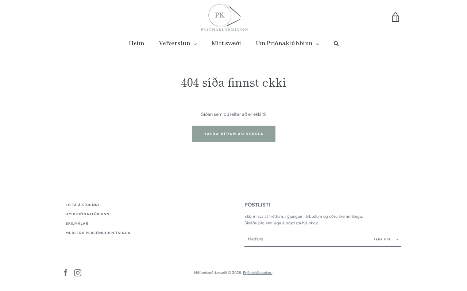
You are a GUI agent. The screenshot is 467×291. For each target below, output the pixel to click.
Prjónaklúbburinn (257, 272)
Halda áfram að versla (234, 134)
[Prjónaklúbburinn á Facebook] (65, 272)
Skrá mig (382, 239)
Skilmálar (77, 223)
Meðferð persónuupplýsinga (98, 233)
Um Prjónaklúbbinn (87, 214)
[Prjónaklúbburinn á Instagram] (77, 272)
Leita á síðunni (82, 205)
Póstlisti (257, 204)
